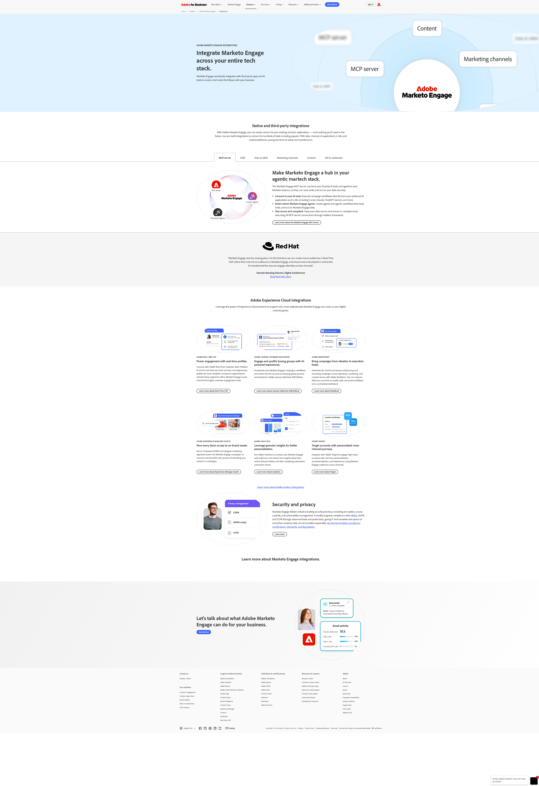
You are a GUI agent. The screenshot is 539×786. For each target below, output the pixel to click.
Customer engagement (188, 692)
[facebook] (200, 728)
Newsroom (346, 694)
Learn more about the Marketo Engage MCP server (297, 222)
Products (192, 11)
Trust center (347, 709)
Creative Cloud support (310, 694)
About (345, 678)
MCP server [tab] (225, 157)
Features (249, 4)
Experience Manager (227, 709)
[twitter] (210, 728)
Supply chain (347, 705)
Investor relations (349, 701)
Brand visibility (185, 700)
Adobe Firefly (265, 686)
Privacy (300, 728)
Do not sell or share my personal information (354, 728)
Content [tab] (311, 157)
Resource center (307, 678)
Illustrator (264, 697)
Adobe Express (225, 686)
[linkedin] (215, 728)
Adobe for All (347, 713)
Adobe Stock (265, 690)
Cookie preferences (322, 728)
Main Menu (215, 4)
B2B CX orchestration (187, 704)
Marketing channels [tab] (287, 157)
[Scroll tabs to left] (2, 157)
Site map (334, 728)
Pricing (278, 4)
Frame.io (223, 713)
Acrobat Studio (225, 697)
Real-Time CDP (225, 720)
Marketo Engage (234, 4)
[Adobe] (379, 4)
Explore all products (227, 678)
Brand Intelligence (226, 701)
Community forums (308, 697)
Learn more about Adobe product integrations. (280, 487)
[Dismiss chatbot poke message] (489, 777)
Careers (345, 686)
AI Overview (347, 682)
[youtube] (220, 728)
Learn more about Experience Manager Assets (219, 471)
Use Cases (265, 4)
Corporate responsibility (351, 697)
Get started (332, 4)
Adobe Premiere (266, 705)
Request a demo (185, 678)
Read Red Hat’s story (280, 276)
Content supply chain (187, 696)
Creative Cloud (225, 705)
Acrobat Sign (224, 694)
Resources (292, 4)
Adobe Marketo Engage (207, 11)
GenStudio (224, 716)
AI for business (185, 707)
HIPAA (353, 515)
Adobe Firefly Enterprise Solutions (232, 690)
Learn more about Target (325, 471)
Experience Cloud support (310, 690)
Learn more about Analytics (268, 471)
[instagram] (205, 728)
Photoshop (264, 701)
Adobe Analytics (225, 682)
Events (345, 690)
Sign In (371, 4)
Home (183, 11)
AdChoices (378, 728)
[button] (187, 728)
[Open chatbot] (534, 781)
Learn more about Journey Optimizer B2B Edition (277, 391)
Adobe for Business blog (310, 686)
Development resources (310, 701)
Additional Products (311, 4)
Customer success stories (310, 682)
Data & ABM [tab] (261, 157)
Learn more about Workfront (326, 391)
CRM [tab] (242, 157)
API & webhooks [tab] (334, 157)
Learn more (280, 534)
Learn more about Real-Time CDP (213, 391)
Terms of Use (309, 728)
